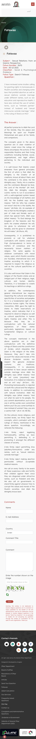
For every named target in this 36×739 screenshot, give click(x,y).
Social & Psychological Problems (19, 71)
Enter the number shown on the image (19, 576)
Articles (4, 680)
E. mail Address (12, 517)
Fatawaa (4, 687)
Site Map (4, 704)
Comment (10, 550)
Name (8, 507)
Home (3, 23)
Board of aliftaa (7, 670)
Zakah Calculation (7, 691)
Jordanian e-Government (10, 717)
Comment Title (12, 538)
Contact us (5, 708)
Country (9, 529)
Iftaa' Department (7, 666)
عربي (29, 11)
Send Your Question (8, 683)
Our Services (6, 694)
